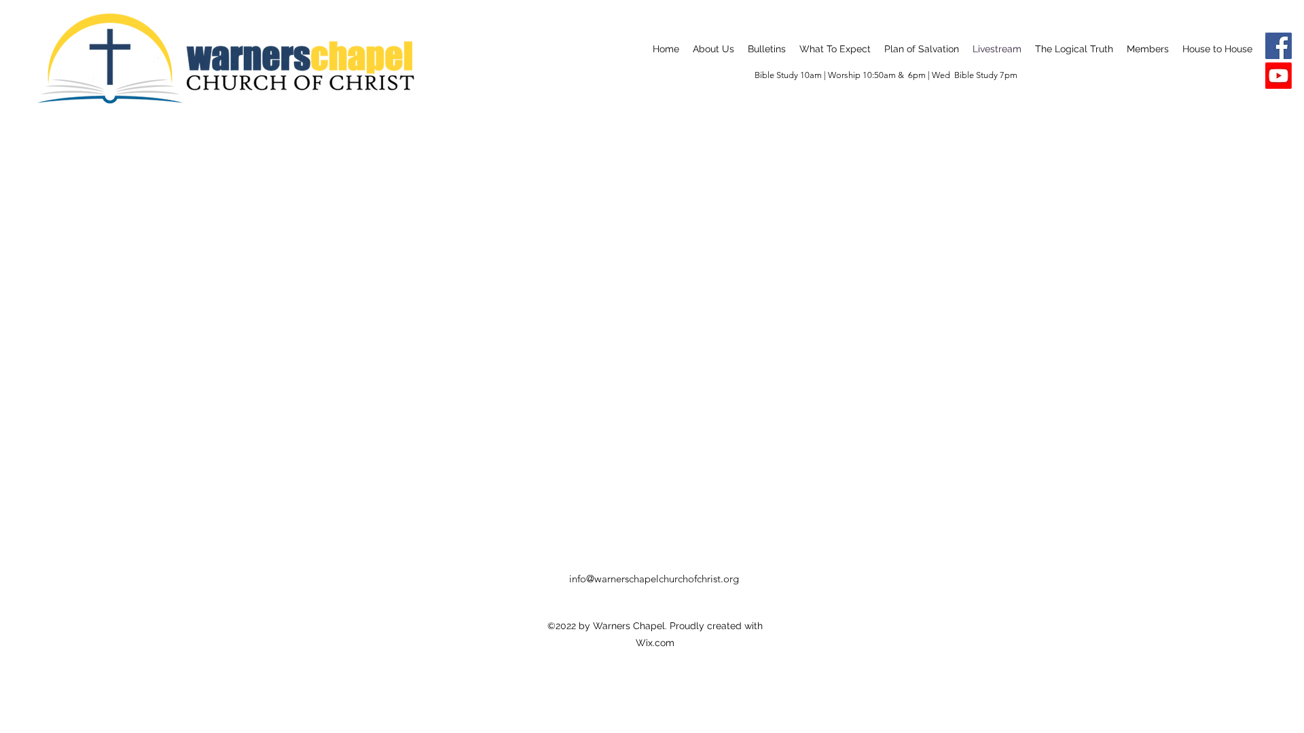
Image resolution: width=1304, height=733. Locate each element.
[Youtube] (1278, 75)
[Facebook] (1278, 46)
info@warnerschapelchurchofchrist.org (654, 578)
